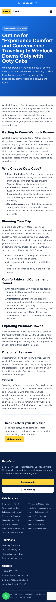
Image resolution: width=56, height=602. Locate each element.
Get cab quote (14, 439)
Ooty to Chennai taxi (36, 520)
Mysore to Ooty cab (10, 524)
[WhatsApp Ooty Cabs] (6, 596)
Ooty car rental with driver (12, 532)
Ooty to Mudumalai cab (37, 528)
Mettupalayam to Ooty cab (13, 528)
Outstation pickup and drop (39, 508)
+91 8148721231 (10, 571)
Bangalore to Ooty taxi (11, 516)
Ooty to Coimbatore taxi (38, 512)
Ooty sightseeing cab (10, 504)
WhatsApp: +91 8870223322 (16, 575)
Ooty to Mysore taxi (36, 524)
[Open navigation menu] (51, 11)
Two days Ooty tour (12, 549)
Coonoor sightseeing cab (38, 504)
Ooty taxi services (45, 385)
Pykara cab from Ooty (11, 508)
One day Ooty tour (11, 545)
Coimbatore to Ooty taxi (11, 512)
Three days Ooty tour (12, 554)
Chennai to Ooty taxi (10, 520)
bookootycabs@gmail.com (15, 580)
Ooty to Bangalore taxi (37, 516)
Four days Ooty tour (12, 558)
